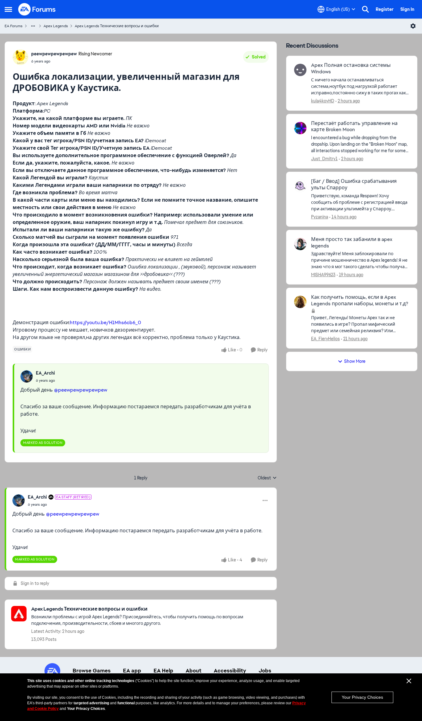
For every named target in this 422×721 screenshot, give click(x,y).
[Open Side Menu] (8, 9)
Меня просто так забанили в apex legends (351, 242)
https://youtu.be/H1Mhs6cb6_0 (105, 322)
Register (385, 9)
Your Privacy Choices (362, 697)
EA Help (163, 670)
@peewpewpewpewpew (80, 390)
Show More (354, 361)
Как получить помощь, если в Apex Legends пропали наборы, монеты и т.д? (359, 300)
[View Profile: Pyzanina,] (300, 186)
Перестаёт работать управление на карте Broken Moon (354, 126)
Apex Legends (56, 26)
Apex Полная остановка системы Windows (350, 68)
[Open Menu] (413, 26)
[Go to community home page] (37, 9)
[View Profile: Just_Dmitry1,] (300, 128)
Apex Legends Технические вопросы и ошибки (117, 26)
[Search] (365, 9)
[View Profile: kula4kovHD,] (300, 70)
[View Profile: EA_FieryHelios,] (300, 302)
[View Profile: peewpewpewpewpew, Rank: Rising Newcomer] (20, 57)
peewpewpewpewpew (54, 54)
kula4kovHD (322, 101)
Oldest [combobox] (267, 478)
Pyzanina (319, 217)
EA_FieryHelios (325, 338)
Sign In (407, 9)
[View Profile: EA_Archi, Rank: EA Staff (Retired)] (18, 500)
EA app (132, 670)
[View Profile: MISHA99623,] (300, 244)
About (193, 670)
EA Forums (14, 26)
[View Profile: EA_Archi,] (26, 376)
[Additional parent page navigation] (33, 26)
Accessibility (230, 670)
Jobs (265, 670)
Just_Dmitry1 (324, 158)
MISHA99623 (323, 274)
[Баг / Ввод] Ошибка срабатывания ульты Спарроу (354, 184)
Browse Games (92, 670)
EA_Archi (45, 373)
